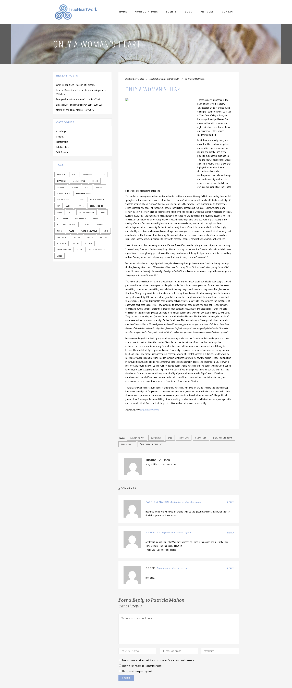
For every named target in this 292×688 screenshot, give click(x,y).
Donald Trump (63, 193)
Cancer (102, 175)
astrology (87, 175)
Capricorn (61, 181)
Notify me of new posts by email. (137, 671)
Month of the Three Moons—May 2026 (75, 109)
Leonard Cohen (96, 206)
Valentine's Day (64, 250)
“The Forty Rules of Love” (151, 444)
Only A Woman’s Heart (149, 409)
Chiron (95, 181)
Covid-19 (74, 187)
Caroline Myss (79, 181)
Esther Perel (63, 200)
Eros (170, 438)
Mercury (97, 218)
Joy (58, 206)
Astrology (61, 131)
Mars (103, 212)
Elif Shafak (156, 438)
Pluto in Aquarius (89, 231)
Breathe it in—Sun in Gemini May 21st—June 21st (79, 104)
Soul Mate (61, 243)
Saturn (77, 237)
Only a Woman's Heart (222, 438)
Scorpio (90, 237)
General (60, 136)
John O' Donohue (97, 200)
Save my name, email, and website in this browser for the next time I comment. (158, 660)
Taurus (75, 243)
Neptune (86, 225)
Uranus (88, 243)
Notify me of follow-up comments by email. (142, 665)
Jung (68, 206)
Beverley (152, 532)
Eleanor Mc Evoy (137, 438)
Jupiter (80, 206)
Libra (59, 212)
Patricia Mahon (157, 502)
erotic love (184, 438)
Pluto (71, 231)
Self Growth (62, 152)
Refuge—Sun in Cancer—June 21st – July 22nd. (78, 99)
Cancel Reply (130, 606)
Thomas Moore (127, 444)
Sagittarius (62, 237)
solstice (103, 237)
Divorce (99, 187)
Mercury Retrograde (66, 225)
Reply (230, 502)
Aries (74, 175)
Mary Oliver (62, 218)
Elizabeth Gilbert (84, 193)
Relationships (62, 147)
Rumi (106, 231)
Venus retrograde (97, 250)
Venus (80, 250)
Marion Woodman (86, 212)
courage (60, 187)
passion (100, 225)
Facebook (80, 200)
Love (70, 212)
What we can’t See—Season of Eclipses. (75, 84)
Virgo (59, 256)
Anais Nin (61, 175)
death (87, 187)
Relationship (62, 141)
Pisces (59, 231)
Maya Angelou (80, 218)
